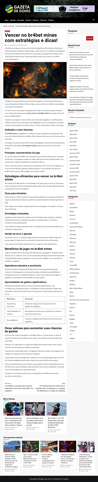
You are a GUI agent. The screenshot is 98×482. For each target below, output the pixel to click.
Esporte (28, 20)
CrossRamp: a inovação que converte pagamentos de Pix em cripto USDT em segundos (19, 387)
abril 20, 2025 (23, 45)
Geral (55, 413)
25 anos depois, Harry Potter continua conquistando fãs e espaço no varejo (79, 78)
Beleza (71, 211)
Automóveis (73, 207)
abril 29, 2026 (31, 429)
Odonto (72, 307)
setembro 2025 (74, 172)
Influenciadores (74, 269)
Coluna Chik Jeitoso (76, 227)
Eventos (36, 20)
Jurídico (72, 280)
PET (70, 311)
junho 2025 (73, 183)
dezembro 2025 (74, 160)
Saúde (71, 323)
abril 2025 (72, 190)
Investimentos (74, 273)
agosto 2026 (73, 130)
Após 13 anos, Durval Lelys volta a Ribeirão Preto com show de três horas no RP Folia (80, 67)
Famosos (43, 20)
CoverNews (55, 479)
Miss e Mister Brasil (75, 288)
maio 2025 (72, 187)
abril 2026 (72, 145)
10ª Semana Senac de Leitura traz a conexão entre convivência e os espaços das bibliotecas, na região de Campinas (50, 387)
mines (8, 120)
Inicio (7, 20)
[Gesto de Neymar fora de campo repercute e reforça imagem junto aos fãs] (35, 409)
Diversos (72, 230)
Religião (72, 319)
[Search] (93, 19)
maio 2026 (72, 142)
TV (70, 334)
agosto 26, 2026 (10, 429)
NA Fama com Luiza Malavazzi (79, 300)
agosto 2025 (73, 175)
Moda (71, 292)
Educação (72, 238)
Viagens (72, 338)
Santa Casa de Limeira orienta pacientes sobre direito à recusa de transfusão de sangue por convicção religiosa (81, 55)
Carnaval (72, 219)
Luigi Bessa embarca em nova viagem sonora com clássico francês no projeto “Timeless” (81, 89)
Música (71, 296)
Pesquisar (72, 31)
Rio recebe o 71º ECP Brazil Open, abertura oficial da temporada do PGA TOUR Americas (56, 422)
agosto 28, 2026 (10, 471)
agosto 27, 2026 (47, 467)
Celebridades (73, 223)
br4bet (9, 101)
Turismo (72, 330)
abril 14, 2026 (52, 431)
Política (51, 20)
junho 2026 (73, 138)
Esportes (13, 413)
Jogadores (72, 277)
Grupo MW (73, 265)
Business (72, 215)
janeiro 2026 (73, 157)
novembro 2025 (74, 164)
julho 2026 (73, 134)
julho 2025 (73, 179)
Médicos (72, 284)
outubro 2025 (74, 168)
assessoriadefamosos (12, 45)
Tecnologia (73, 327)
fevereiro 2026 (74, 153)
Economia (20, 20)
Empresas (72, 242)
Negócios (72, 304)
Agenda (13, 20)
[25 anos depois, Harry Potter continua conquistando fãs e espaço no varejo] (49, 446)
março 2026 (73, 149)
